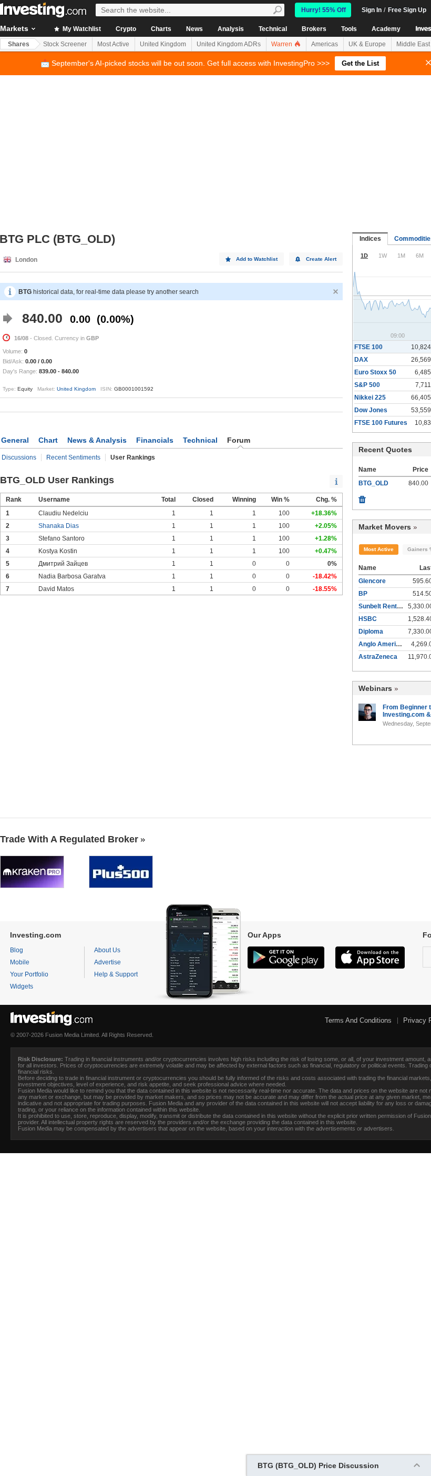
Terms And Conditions (358, 1020)
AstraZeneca (377, 656)
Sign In (372, 10)
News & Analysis (97, 440)
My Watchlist (81, 29)
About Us (107, 950)
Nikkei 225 (370, 397)
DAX (361, 359)
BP (362, 593)
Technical (273, 29)
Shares (18, 44)
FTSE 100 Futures (380, 422)
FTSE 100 (368, 347)
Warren (282, 44)
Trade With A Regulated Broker (69, 839)
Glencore (372, 581)
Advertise (107, 962)
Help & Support (116, 974)
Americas (324, 44)
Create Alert (321, 259)
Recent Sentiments (73, 457)
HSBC (367, 619)
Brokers (314, 29)
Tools (349, 29)
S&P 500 (367, 385)
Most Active (113, 44)
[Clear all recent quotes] (362, 497)
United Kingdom (163, 44)
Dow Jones (370, 410)
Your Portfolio (29, 974)
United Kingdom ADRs (229, 44)
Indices (370, 238)
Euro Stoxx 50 (375, 372)
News (194, 29)
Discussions (19, 457)
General (15, 440)
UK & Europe (367, 44)
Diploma (370, 631)
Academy (386, 29)
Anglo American (382, 644)
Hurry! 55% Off (323, 10)
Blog (16, 950)
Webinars (375, 688)
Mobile (19, 962)
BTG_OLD (373, 483)
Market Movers (384, 527)
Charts (161, 29)
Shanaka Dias (58, 526)
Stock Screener (65, 44)
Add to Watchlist (257, 259)
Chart (48, 440)
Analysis (231, 29)
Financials (154, 440)
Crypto (126, 29)
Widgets (21, 986)
